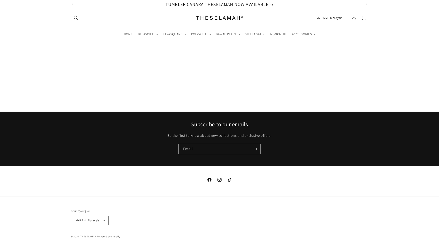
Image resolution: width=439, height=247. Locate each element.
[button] (76, 18)
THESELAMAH (88, 236)
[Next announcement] (366, 4)
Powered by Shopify (108, 236)
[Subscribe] (255, 149)
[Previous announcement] (72, 4)
